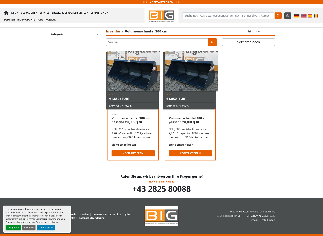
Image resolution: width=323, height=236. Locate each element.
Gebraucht (28, 12)
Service (44, 12)
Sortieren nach (248, 42)
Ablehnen (29, 227)
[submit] (278, 15)
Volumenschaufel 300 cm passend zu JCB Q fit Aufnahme (131, 122)
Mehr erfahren (46, 227)
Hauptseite (6, 13)
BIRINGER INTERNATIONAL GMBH (250, 215)
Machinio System (239, 211)
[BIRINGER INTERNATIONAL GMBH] (161, 215)
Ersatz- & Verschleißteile (69, 12)
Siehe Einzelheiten (124, 145)
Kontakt (51, 19)
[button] (14, 13)
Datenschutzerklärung (47, 222)
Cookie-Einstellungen (263, 220)
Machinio (270, 211)
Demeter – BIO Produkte (19, 19)
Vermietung (98, 12)
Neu (13, 12)
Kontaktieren (133, 153)
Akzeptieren (13, 227)
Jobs (40, 19)
